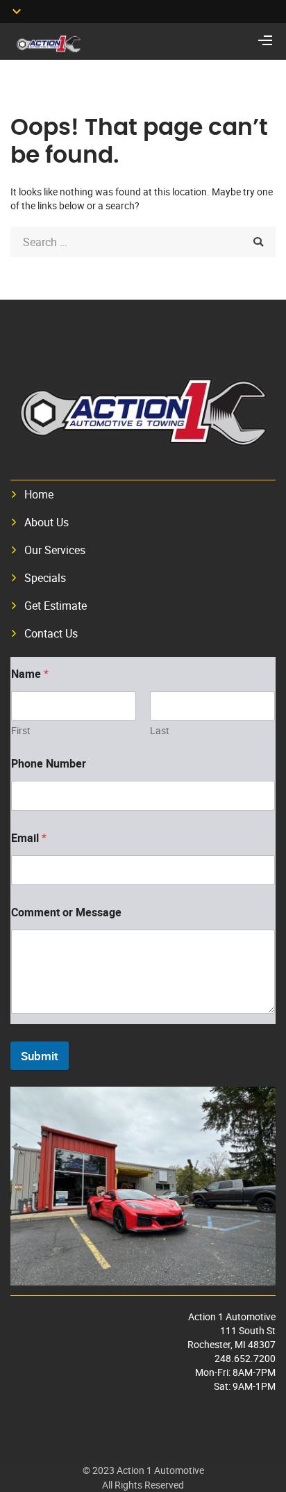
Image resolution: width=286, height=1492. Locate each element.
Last (159, 730)
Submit (39, 1056)
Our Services (54, 550)
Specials (45, 577)
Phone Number (48, 763)
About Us (46, 522)
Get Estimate (55, 605)
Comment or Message (66, 912)
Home (38, 494)
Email (29, 838)
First (21, 730)
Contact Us (51, 633)
